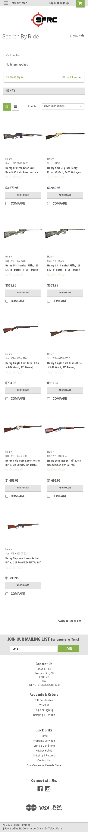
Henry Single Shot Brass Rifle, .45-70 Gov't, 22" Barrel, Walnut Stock (65, 367)
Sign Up (64, 2)
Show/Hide (77, 35)
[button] (44, 77)
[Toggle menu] (6, 6)
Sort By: (32, 106)
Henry (8, 159)
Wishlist (44, 705)
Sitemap (25, 824)
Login (52, 2)
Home (44, 735)
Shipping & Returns (44, 715)
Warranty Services (44, 740)
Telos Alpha (55, 828)
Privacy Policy (44, 750)
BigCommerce (27, 828)
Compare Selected (69, 621)
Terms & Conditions (44, 745)
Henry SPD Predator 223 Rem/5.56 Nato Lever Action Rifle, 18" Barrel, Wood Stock (22, 172)
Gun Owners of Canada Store (44, 765)
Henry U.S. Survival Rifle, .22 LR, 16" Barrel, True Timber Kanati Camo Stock (63, 270)
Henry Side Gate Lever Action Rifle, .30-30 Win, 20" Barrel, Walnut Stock (22, 465)
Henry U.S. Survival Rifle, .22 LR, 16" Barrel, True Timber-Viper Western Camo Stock (22, 270)
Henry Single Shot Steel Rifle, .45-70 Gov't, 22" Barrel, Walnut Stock (22, 367)
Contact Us (44, 760)
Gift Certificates (44, 700)
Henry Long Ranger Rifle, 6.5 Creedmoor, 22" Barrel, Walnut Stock (64, 465)
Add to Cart (23, 195)
